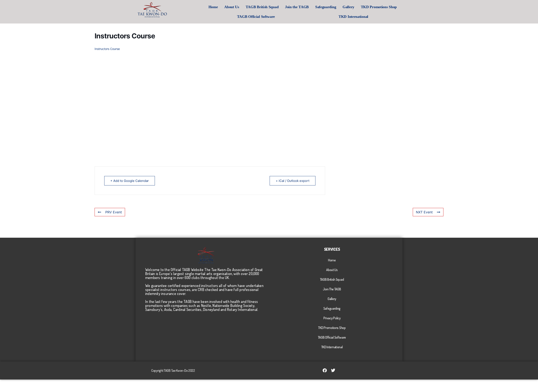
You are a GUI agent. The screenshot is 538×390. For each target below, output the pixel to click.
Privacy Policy (332, 318)
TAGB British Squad (262, 7)
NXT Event (424, 212)
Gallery (348, 7)
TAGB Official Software (256, 16)
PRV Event (113, 212)
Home (213, 7)
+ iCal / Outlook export (292, 181)
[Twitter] (333, 370)
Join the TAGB (297, 7)
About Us (231, 7)
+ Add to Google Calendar (129, 181)
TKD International (353, 16)
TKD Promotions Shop (379, 7)
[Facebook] (324, 370)
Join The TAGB (332, 289)
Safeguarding (325, 7)
